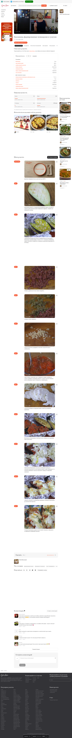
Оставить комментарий (52, 611)
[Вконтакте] (24, 570)
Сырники (27, 697)
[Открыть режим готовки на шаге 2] (57, 215)
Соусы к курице (39, 711)
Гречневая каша (16, 719)
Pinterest (27, 682)
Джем (37, 706)
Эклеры (26, 726)
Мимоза (15, 710)
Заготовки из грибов (39, 695)
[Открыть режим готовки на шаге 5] (57, 324)
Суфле (26, 727)
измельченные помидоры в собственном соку (25, 77)
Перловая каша (16, 723)
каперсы (17, 80)
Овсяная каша (16, 718)
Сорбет (37, 689)
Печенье (26, 695)
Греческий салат (16, 706)
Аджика (37, 722)
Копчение (37, 697)
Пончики (27, 706)
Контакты (47, 734)
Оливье (14, 703)
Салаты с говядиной (17, 697)
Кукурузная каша (16, 722)
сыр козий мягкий (19, 63)
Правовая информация (41, 734)
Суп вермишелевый (5, 697)
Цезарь (14, 711)
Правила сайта (25, 734)
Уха (1, 701)
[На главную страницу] (5, 5)
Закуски (2, 716)
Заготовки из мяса (39, 692)
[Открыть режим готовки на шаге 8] (57, 414)
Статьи (2, 13)
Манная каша (15, 715)
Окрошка (3, 703)
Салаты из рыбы (16, 700)
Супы (2, 689)
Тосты (14, 689)
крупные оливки (19, 78)
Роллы (14, 692)
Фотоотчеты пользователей (36, 45)
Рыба (2, 711)
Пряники (27, 710)
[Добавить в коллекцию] (69, 103)
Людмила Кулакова (22, 614)
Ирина (20, 629)
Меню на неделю (28, 1)
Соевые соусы (38, 716)
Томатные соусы (39, 718)
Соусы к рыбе (38, 712)
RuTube (34, 680)
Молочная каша (16, 721)
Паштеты (2, 722)
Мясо (2, 706)
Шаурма (2, 727)
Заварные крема (28, 723)
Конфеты (27, 714)
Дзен (38, 677)
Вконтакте (27, 677)
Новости (3, 15)
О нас (51, 698)
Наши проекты (54, 687)
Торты (26, 712)
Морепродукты (4, 712)
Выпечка (15, 727)
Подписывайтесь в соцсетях (33, 675)
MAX (33, 682)
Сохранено (3, 9)
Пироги (26, 692)
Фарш (2, 710)
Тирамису (27, 725)
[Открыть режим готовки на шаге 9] (57, 444)
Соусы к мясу (38, 710)
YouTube (34, 677)
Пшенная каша (16, 714)
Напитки (37, 726)
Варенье (37, 704)
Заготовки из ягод (39, 696)
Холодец (2, 729)
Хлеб (26, 689)
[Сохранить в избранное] (67, 103)
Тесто (14, 729)
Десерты (26, 711)
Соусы (37, 708)
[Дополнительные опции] (47, 736)
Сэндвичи (3, 725)
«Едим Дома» (32, 51)
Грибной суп (3, 692)
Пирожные (27, 716)
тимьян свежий (19, 67)
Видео (2, 16)
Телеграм (27, 680)
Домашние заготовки (40, 690)
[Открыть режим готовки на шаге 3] (57, 267)
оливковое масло (19, 68)
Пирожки (27, 696)
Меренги (27, 729)
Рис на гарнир (38, 701)
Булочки (26, 707)
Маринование (38, 703)
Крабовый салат (16, 707)
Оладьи (26, 699)
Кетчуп (37, 723)
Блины (26, 693)
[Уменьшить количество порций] (26, 56)
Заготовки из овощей (40, 693)
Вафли (26, 704)
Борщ (2, 700)
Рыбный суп (3, 695)
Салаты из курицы (16, 696)
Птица (2, 707)
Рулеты (26, 701)
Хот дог (2, 726)
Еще (56, 566)
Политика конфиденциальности (33, 734)
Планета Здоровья (6, 1)
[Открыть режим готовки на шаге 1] (57, 183)
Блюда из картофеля (39, 699)
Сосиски (2, 719)
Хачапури (27, 703)
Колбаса (2, 718)
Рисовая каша (16, 716)
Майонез (37, 725)
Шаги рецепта (45, 45)
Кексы (26, 700)
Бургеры (2, 723)
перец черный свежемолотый (22, 70)
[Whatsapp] (32, 570)
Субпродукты (3, 708)
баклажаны (18, 61)
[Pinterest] (35, 570)
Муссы (26, 722)
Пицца (26, 690)
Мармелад (27, 719)
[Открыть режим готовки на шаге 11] (57, 506)
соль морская (18, 72)
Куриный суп (3, 690)
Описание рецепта (18, 45)
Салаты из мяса (16, 695)
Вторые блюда (3, 704)
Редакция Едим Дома (54, 699)
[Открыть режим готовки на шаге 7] (57, 384)
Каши (14, 712)
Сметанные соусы (39, 719)
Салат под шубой (16, 708)
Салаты (14, 693)
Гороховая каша (16, 725)
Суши (14, 690)
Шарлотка (27, 708)
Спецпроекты (52, 692)
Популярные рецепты (7, 687)
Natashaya (20, 636)
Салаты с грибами (16, 699)
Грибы (2, 715)
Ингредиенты (26, 45)
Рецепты (3, 11)
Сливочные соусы (39, 715)
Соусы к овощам (39, 714)
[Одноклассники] (27, 570)
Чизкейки (27, 718)
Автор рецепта (52, 45)
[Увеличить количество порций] (30, 56)
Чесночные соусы (39, 721)
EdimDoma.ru (10, 677)
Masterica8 (20, 642)
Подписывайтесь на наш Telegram (18, 1)
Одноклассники (28, 679)
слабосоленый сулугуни (21, 65)
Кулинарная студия (53, 689)
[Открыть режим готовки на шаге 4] (57, 295)
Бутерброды (3, 721)
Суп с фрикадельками (5, 699)
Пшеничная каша (16, 726)
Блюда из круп (38, 700)
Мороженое (27, 715)
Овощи (2, 714)
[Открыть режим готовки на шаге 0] (57, 162)
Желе (26, 721)
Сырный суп (3, 693)
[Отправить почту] (70, 680)
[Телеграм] (29, 570)
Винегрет (15, 704)
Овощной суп (3, 696)
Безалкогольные (39, 729)
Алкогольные (38, 727)
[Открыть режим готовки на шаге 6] (57, 353)
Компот (37, 707)
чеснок (17, 82)
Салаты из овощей (16, 701)
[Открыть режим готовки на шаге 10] (57, 476)
